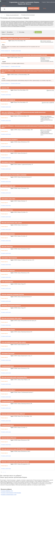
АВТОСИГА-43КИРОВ (8, 100)
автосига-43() (5, 87)
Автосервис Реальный (7, 353)
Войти (44, 8)
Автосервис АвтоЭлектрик (9, 257)
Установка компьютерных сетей (8, 494)
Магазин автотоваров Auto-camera (11, 222)
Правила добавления (51, 2)
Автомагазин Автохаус (8, 270)
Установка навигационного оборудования (11, 492)
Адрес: (9, 40)
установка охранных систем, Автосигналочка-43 (15, 38)
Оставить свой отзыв (16, 50)
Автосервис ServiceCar (7, 151)
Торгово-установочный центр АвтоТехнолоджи (15, 461)
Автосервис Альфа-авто (8, 186)
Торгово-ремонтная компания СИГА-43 (13, 414)
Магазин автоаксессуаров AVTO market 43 (13, 449)
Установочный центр (7, 366)
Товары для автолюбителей (12, 15)
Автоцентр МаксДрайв (8, 329)
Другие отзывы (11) (5, 50)
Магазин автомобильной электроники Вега (14, 377)
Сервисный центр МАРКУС (9, 139)
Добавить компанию (34, 8)
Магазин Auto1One (7, 246)
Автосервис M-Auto (7, 210)
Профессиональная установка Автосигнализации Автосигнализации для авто (24, 55)
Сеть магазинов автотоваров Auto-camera (13, 342)
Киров (3, 5)
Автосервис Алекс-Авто (8, 162)
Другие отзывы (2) (5, 66)
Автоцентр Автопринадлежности (11, 305)
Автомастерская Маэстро (8, 438)
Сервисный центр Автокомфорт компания (13, 174)
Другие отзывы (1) (5, 83)
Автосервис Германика (8, 233)
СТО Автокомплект (7, 281)
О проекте (44, 2)
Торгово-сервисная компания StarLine (12, 294)
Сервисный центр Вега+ (8, 390)
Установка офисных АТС (7, 490)
